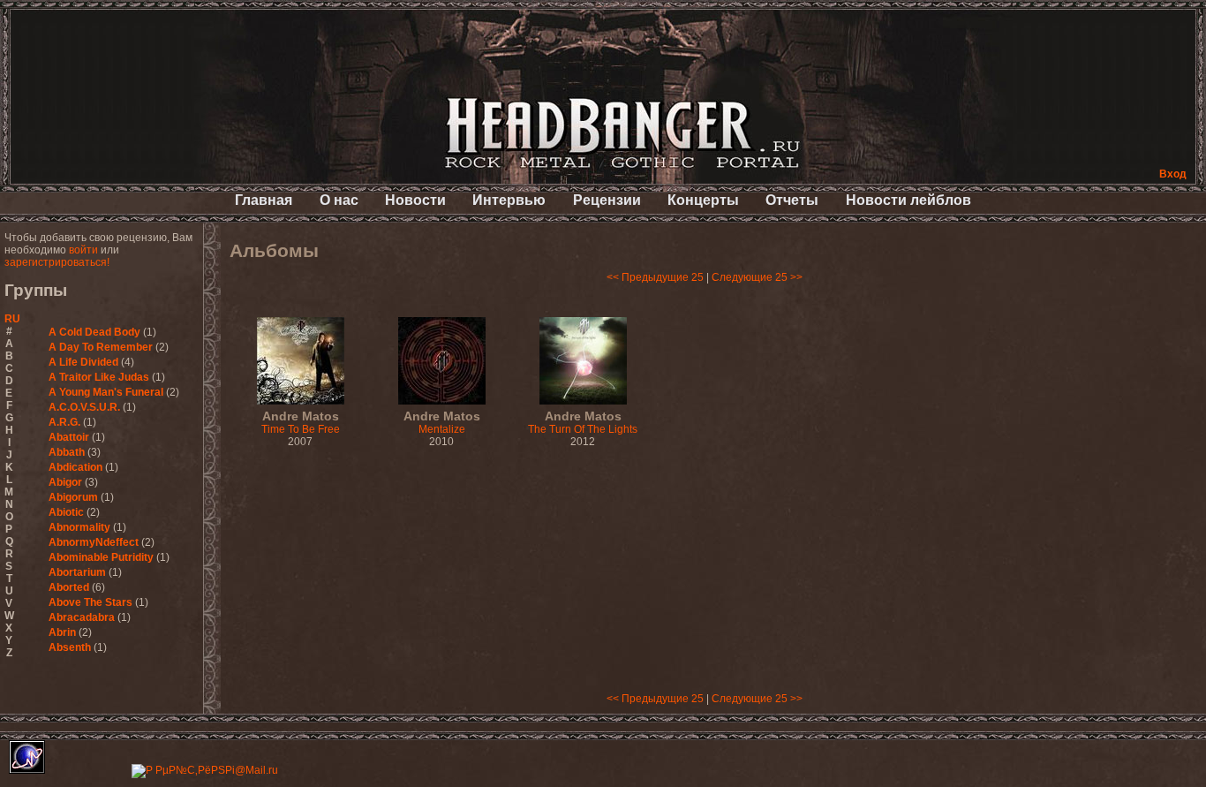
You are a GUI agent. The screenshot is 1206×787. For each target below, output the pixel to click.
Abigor (65, 482)
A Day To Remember (101, 347)
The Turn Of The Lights (582, 423)
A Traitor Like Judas (99, 377)
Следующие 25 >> (757, 277)
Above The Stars (90, 602)
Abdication (75, 467)
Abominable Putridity (101, 557)
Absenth (70, 647)
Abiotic (66, 512)
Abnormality (79, 527)
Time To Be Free (300, 423)
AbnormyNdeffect (94, 542)
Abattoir (69, 437)
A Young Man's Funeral (106, 392)
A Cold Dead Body (94, 332)
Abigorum (73, 497)
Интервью (509, 200)
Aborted (69, 587)
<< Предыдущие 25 (655, 277)
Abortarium (77, 572)
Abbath (67, 452)
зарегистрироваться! (56, 262)
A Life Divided (83, 362)
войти (83, 250)
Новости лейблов (908, 200)
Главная (263, 200)
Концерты (703, 200)
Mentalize (441, 423)
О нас (339, 200)
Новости (415, 200)
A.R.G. (64, 422)
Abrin (62, 632)
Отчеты (791, 200)
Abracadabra (82, 617)
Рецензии (607, 200)
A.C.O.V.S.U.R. (84, 407)
